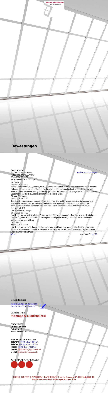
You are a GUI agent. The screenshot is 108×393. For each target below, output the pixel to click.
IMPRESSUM (36, 377)
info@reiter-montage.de (28, 352)
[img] (54, 9)
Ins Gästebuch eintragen (87, 172)
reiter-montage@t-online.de (29, 349)
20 (96, 234)
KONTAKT (25, 377)
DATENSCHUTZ (51, 377)
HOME (16, 377)
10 (92, 234)
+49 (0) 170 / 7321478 (26, 347)
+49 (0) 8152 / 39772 (28, 342)
